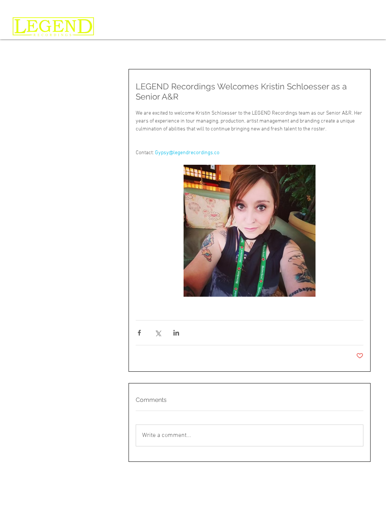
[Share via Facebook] (139, 332)
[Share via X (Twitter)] (157, 332)
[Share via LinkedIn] (176, 332)
